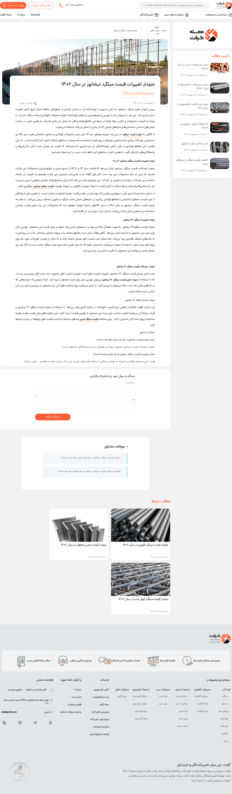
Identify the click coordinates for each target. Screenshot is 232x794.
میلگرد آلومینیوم (140, 696)
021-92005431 (15, 690)
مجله (164, 30)
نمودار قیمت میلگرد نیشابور (125, 30)
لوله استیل (183, 711)
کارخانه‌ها (35, 15)
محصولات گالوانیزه (202, 689)
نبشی (225, 741)
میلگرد (225, 696)
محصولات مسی (163, 689)
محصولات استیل (182, 689)
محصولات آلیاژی (122, 689)
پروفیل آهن (223, 711)
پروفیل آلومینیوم (139, 703)
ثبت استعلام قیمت (101, 697)
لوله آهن (224, 718)
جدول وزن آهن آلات (100, 712)
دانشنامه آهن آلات (101, 727)
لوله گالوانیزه (202, 703)
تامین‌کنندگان (146, 15)
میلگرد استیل (182, 696)
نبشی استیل (182, 726)
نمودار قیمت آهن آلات (154, 31)
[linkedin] (4, 723)
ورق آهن (224, 726)
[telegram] (35, 722)
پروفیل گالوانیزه (201, 696)
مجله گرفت (6, 15)
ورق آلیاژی (122, 696)
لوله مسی (163, 696)
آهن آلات (227, 689)
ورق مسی (163, 703)
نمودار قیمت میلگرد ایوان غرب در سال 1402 (143, 599)
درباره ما (21, 15)
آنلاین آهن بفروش (41, 5)
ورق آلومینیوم (141, 711)
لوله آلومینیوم (141, 718)
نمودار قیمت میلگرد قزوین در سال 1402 (145, 545)
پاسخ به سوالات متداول (70, 712)
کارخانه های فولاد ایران (99, 734)
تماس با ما (76, 697)
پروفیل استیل (182, 703)
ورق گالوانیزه (202, 711)
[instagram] (20, 723)
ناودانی (225, 733)
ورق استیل (183, 718)
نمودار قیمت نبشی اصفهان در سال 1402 (83, 545)
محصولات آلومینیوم (140, 689)
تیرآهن (225, 703)
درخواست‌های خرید (174, 15)
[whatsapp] (50, 723)
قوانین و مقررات (74, 704)
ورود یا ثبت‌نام (16, 5)
